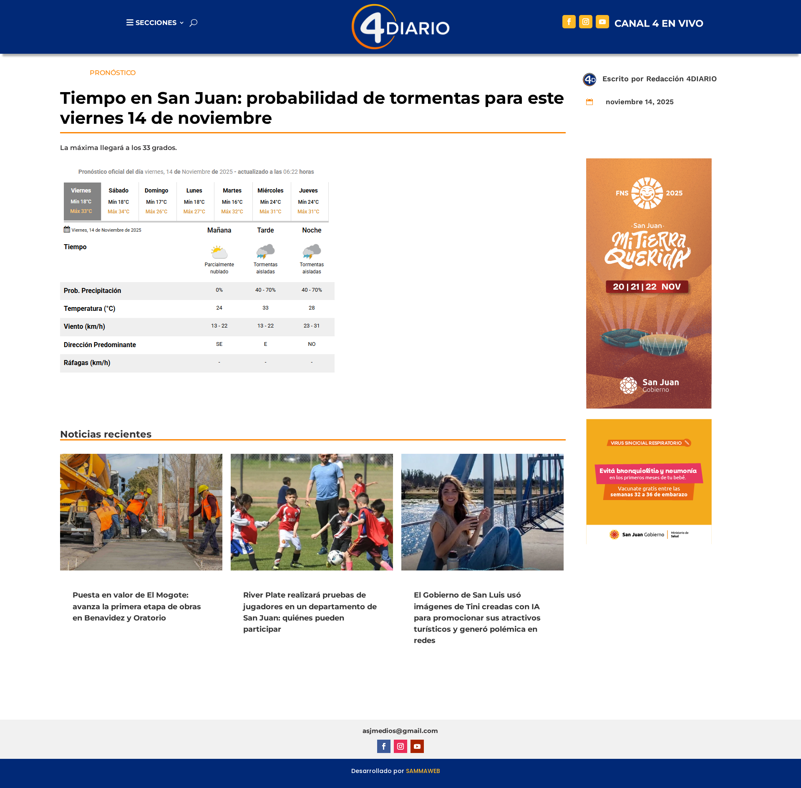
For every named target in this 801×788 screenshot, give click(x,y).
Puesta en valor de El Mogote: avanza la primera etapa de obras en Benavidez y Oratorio (137, 606)
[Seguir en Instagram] (585, 21)
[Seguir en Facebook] (569, 21)
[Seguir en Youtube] (602, 21)
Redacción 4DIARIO (681, 78)
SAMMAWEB (423, 771)
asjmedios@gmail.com (400, 731)
